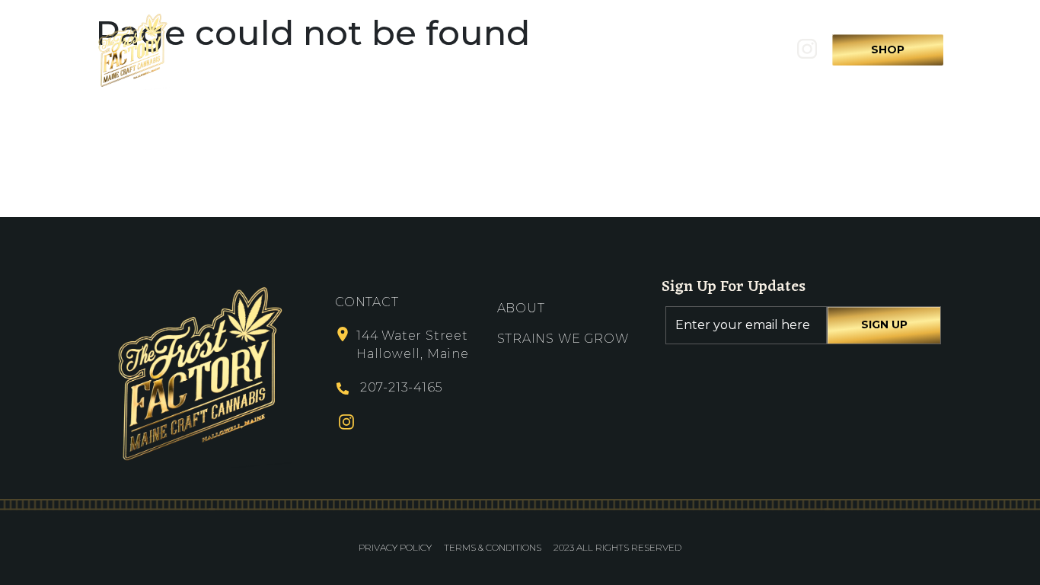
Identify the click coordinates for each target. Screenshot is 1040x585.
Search (745, 49)
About (434, 49)
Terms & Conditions (492, 547)
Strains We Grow (544, 49)
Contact (662, 49)
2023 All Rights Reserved (617, 547)
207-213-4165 (401, 387)
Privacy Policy (395, 547)
